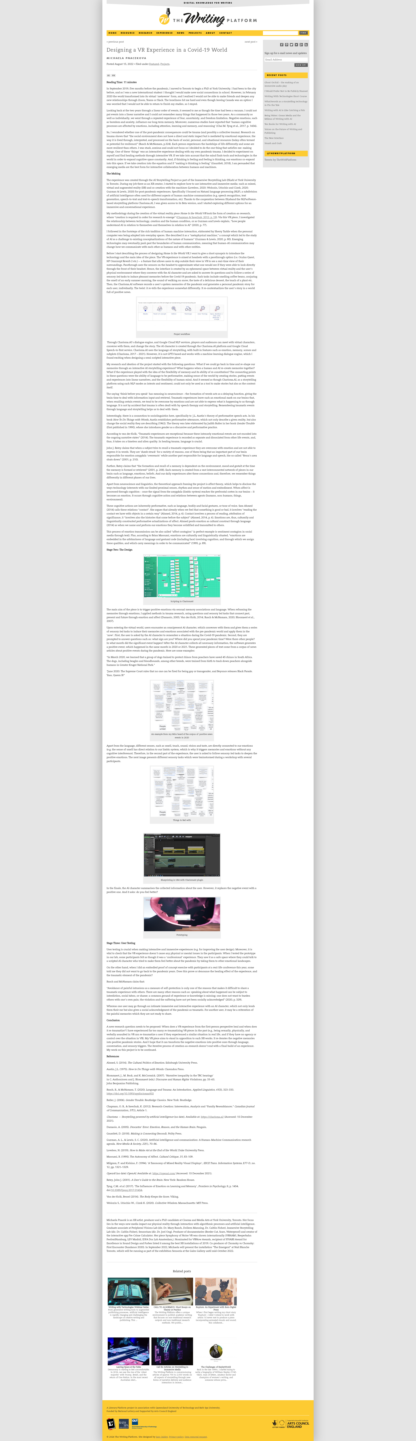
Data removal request (196, 1436)
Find (303, 33)
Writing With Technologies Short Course (286, 96)
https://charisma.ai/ (212, 1116)
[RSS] (306, 44)
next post (250, 41)
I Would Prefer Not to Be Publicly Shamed (286, 91)
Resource (128, 33)
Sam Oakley (162, 1436)
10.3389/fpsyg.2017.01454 (126, 1190)
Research (145, 33)
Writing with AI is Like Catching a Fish (285, 110)
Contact (225, 33)
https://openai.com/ (164, 1173)
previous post (116, 41)
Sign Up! (301, 65)
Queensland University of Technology (144, 1424)
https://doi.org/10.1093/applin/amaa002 (130, 1093)
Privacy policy (176, 1436)
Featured (154, 64)
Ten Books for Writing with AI (280, 124)
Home (113, 33)
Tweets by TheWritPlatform (280, 159)
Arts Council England (290, 1424)
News (181, 33)
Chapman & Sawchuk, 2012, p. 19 (196, 217)
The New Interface (274, 138)
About (210, 33)
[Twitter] (291, 44)
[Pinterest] (286, 44)
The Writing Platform (208, 18)
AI (108, 75)
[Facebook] (281, 44)
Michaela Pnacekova (126, 58)
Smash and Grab (273, 143)
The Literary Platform (111, 1424)
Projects (195, 33)
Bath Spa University (124, 1424)
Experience (164, 33)
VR (113, 75)
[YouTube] (296, 44)
